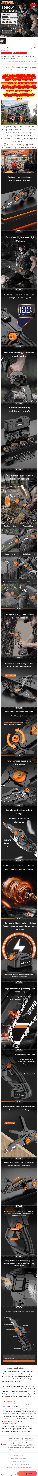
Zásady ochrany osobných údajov (19, 1464)
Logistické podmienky (19, 1461)
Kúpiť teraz (29, 1473)
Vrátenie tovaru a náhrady (19, 1458)
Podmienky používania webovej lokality (19, 1467)
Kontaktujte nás (19, 1455)
